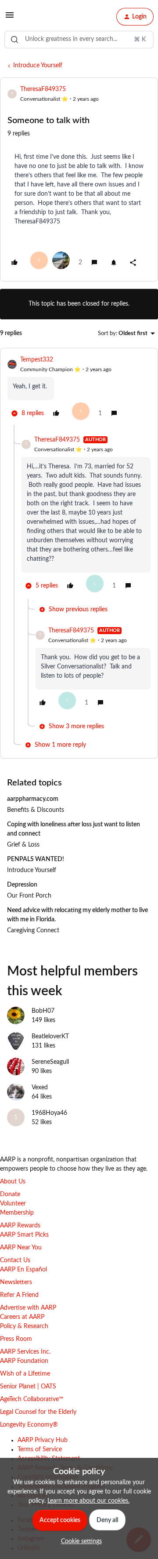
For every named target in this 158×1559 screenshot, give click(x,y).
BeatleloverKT (50, 1036)
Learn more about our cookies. (88, 1501)
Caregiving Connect (33, 930)
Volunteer (13, 1204)
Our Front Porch (29, 896)
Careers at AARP (22, 1317)
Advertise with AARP (28, 1308)
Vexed (40, 1087)
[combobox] (79, 39)
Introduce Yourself (37, 65)
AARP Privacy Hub (43, 1440)
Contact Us (15, 1260)
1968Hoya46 (49, 1113)
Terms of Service (40, 1449)
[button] (9, 18)
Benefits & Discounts (35, 810)
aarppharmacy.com (32, 799)
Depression (22, 885)
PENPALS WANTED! (35, 859)
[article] (79, 390)
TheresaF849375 (43, 89)
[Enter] (14, 39)
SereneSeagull (50, 1062)
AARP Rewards (20, 1226)
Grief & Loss (23, 845)
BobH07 (43, 1011)
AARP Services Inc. (25, 1352)
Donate (10, 1194)
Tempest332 (36, 360)
